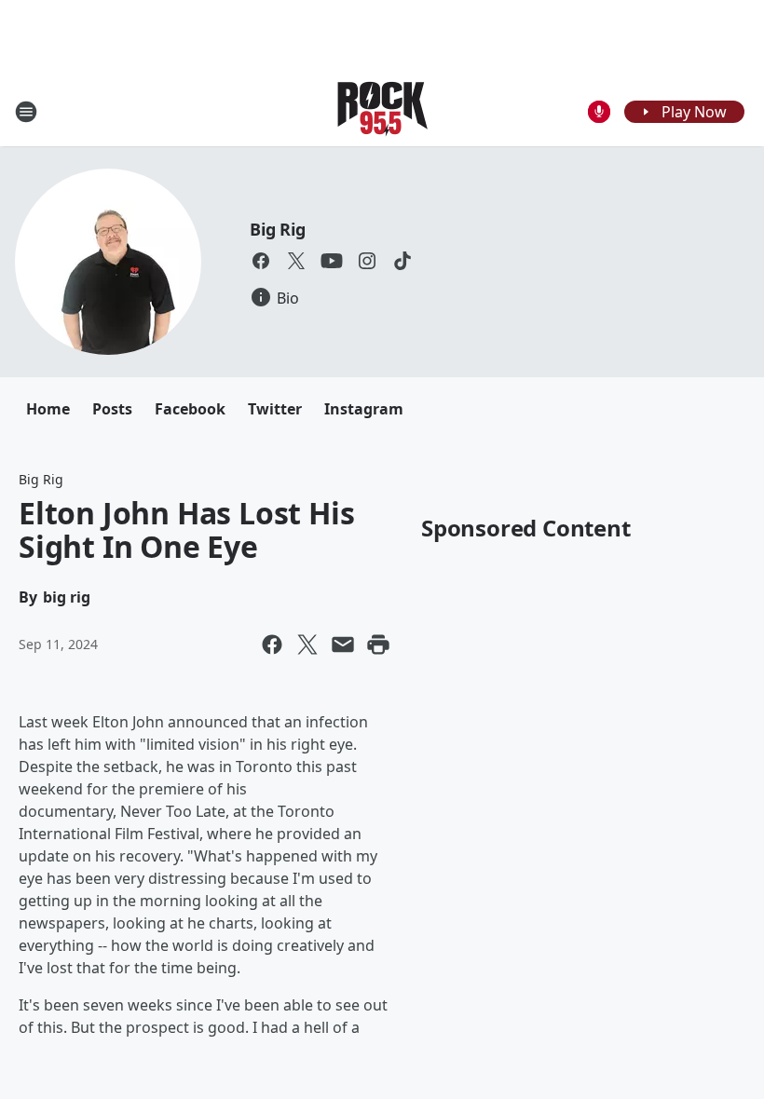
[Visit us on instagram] (367, 261)
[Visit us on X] (296, 261)
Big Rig (278, 229)
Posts (112, 409)
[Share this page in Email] (343, 644)
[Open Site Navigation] (26, 112)
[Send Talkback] (599, 112)
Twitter (275, 409)
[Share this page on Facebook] (272, 644)
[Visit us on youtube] (332, 261)
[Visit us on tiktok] (402, 261)
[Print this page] (378, 644)
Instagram (363, 409)
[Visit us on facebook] (261, 261)
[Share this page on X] (307, 644)
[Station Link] (382, 111)
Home (48, 409)
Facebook (190, 409)
